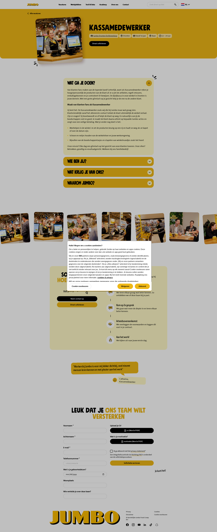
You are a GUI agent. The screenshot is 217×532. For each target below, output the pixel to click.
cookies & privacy (105, 278)
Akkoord (142, 286)
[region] (109, 266)
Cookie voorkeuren (80, 286)
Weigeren (125, 286)
